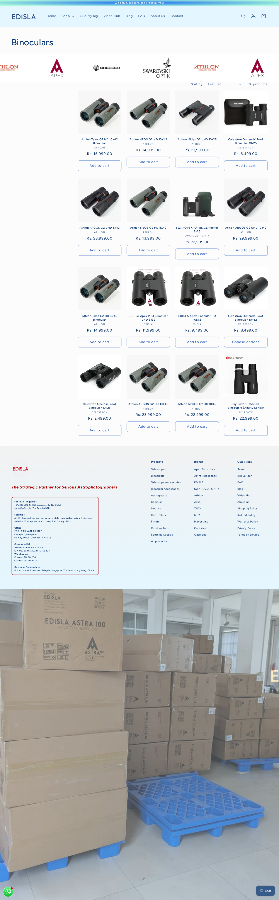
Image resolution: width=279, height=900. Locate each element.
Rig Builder (244, 475)
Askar (197, 502)
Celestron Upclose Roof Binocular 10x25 (99, 405)
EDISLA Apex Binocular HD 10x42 (197, 317)
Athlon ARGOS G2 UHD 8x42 (100, 227)
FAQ (240, 482)
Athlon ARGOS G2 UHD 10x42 (246, 227)
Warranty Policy (247, 521)
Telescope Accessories (166, 482)
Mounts (156, 508)
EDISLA (199, 482)
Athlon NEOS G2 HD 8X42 (148, 227)
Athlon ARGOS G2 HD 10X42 (148, 404)
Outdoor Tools (160, 528)
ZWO (197, 508)
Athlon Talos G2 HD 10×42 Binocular (99, 141)
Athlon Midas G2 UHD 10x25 (197, 139)
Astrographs (159, 495)
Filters (155, 521)
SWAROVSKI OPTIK (206, 488)
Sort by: (197, 84)
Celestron (201, 528)
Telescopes (158, 469)
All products (159, 541)
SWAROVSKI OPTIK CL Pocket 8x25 (197, 229)
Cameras (156, 502)
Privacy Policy (246, 528)
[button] (67, 16)
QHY (197, 515)
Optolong (200, 534)
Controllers (158, 515)
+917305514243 (23, 505)
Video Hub (244, 495)
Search (241, 469)
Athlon (198, 495)
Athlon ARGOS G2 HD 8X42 (197, 404)
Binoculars (158, 475)
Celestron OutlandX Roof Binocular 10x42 (245, 317)
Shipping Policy (247, 508)
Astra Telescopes (205, 475)
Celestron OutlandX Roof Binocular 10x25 (245, 141)
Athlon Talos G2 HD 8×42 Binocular (99, 317)
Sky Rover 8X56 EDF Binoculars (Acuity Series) (246, 405)
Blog (240, 488)
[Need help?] (8, 892)
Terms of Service (248, 534)
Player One (201, 521)
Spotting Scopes (162, 534)
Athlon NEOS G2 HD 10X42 (148, 139)
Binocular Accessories (165, 488)
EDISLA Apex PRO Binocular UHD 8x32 (148, 317)
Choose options (246, 342)
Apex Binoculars (204, 469)
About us (243, 502)
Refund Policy (246, 515)
